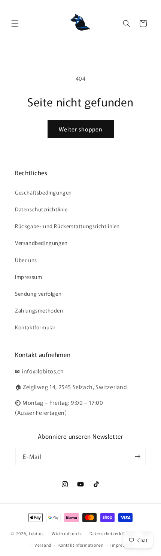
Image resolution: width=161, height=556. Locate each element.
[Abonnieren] (137, 456)
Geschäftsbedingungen (43, 192)
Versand (42, 545)
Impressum (28, 276)
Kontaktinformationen (81, 545)
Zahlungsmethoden (39, 310)
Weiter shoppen (81, 129)
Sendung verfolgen (38, 293)
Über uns (26, 260)
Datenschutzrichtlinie (41, 209)
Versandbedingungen (41, 242)
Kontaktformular (35, 327)
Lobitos (36, 533)
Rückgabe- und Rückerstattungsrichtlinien (67, 226)
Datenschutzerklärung (112, 533)
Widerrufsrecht (67, 533)
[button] (15, 23)
